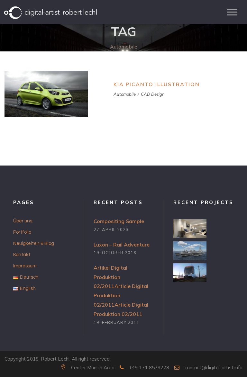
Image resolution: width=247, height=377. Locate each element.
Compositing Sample (119, 221)
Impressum (25, 266)
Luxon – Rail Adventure (122, 244)
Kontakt (21, 254)
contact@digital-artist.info (213, 367)
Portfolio (22, 232)
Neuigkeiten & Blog (33, 243)
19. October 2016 (115, 252)
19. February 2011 (116, 322)
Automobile (125, 94)
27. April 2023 (111, 229)
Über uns (22, 221)
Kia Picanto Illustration (157, 84)
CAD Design (153, 94)
